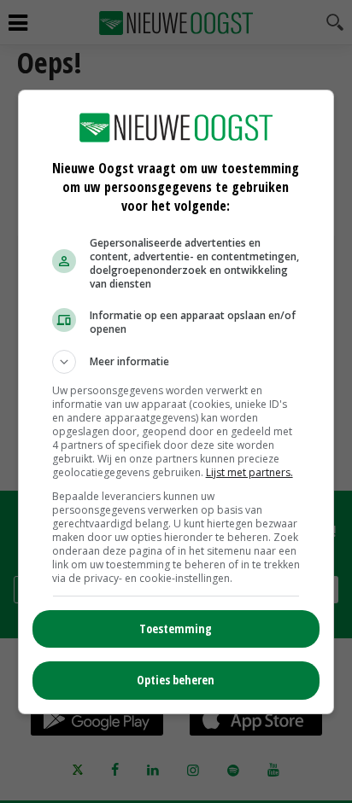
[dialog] (176, 402)
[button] (176, 362)
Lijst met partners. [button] (249, 472)
